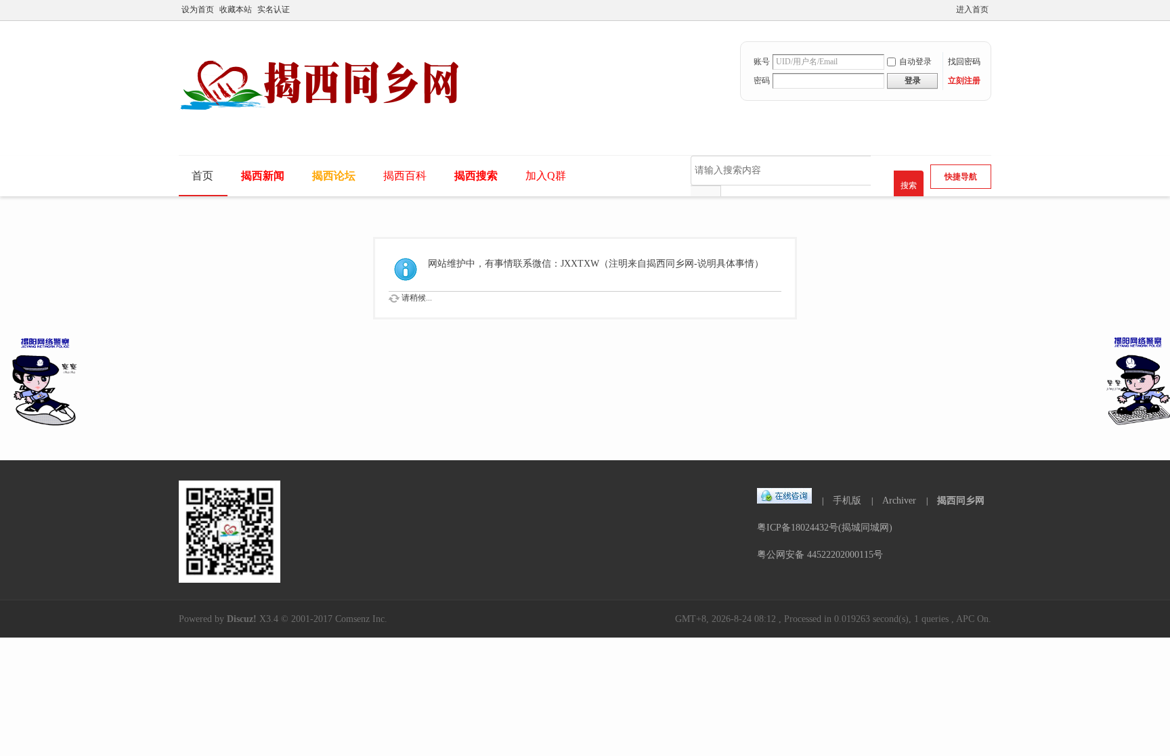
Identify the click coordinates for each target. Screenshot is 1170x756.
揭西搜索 (476, 175)
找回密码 (964, 61)
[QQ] (785, 500)
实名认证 (273, 9)
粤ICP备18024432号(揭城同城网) (824, 527)
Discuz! (242, 619)
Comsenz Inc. (361, 619)
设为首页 (197, 9)
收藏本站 (235, 9)
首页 (202, 175)
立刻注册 (964, 80)
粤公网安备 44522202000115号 (820, 555)
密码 (762, 80)
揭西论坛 (333, 175)
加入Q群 (545, 175)
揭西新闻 (262, 175)
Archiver (899, 500)
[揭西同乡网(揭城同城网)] (329, 126)
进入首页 (972, 9)
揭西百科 (405, 175)
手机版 (847, 500)
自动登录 (915, 61)
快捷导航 (961, 176)
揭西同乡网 (960, 500)
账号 (762, 61)
